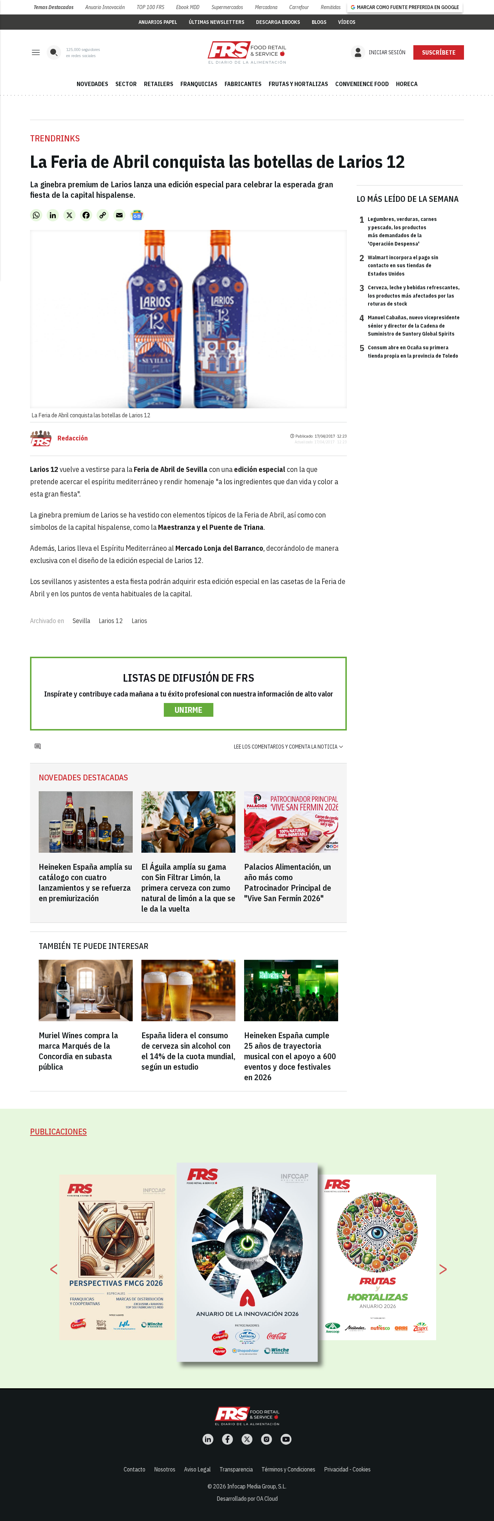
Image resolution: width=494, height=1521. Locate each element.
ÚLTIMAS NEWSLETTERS (216, 22)
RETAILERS (158, 84)
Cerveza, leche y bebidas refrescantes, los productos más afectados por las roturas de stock (409, 295)
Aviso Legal (197, 1469)
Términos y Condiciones (288, 1469)
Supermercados (227, 7)
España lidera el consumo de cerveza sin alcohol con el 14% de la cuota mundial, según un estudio (188, 1051)
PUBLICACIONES (58, 1131)
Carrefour (299, 7)
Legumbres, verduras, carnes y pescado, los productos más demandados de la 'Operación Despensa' (398, 231)
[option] (247, 1262)
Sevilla (81, 621)
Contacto (134, 1469)
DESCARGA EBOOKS (278, 22)
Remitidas (331, 7)
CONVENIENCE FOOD (362, 84)
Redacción (73, 438)
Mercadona (266, 7)
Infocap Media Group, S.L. (256, 1486)
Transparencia (236, 1469)
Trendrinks (55, 138)
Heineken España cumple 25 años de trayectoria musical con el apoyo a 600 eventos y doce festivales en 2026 (290, 1056)
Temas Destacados (53, 7)
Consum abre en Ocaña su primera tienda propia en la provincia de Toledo (408, 351)
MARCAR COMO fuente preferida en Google (408, 7)
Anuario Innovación (105, 7)
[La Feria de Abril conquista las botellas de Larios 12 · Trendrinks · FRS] (247, 52)
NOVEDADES (92, 84)
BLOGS (319, 22)
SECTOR (126, 84)
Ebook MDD (187, 7)
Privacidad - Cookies (347, 1469)
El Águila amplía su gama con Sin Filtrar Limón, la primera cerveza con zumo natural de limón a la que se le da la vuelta (188, 887)
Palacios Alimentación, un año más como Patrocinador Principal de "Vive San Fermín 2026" (287, 882)
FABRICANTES (243, 84)
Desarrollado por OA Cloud (247, 1498)
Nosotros (164, 1469)
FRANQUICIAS (198, 84)
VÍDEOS (346, 22)
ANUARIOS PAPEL (158, 22)
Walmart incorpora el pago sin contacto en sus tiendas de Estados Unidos (398, 265)
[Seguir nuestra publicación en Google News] (137, 215)
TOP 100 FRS (150, 7)
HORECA (407, 84)
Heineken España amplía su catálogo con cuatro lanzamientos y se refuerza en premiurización (85, 882)
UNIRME (189, 709)
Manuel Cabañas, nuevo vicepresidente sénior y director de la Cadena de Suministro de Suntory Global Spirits (409, 325)
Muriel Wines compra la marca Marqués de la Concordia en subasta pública (78, 1051)
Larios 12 (111, 621)
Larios (139, 621)
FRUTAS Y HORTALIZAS (298, 84)
